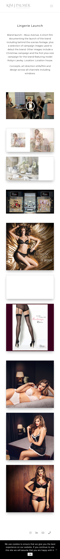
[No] (56, 549)
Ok (30, 554)
